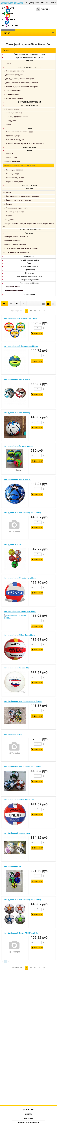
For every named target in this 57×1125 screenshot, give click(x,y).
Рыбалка (9, 216)
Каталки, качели (12, 109)
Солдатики (9, 220)
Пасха (29, 263)
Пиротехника (29, 270)
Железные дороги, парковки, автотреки (21, 87)
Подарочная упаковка (29, 280)
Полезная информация (29, 1123)
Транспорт (29, 233)
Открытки (29, 273)
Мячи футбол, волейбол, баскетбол (20, 166)
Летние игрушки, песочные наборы (19, 132)
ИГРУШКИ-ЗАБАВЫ (29, 105)
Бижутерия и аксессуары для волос (29, 54)
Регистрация (18, 2)
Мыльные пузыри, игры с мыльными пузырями (24, 144)
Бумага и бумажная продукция (29, 58)
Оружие (29, 189)
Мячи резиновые (13, 162)
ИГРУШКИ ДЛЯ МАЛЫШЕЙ (29, 102)
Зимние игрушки (12, 95)
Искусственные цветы (29, 260)
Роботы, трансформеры (15, 212)
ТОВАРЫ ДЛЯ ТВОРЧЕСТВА (29, 230)
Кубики (8, 125)
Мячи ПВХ (10, 154)
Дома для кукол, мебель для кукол (19, 79)
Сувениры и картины (29, 283)
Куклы (29, 128)
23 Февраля (29, 294)
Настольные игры (29, 185)
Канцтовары (29, 257)
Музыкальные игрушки (14, 140)
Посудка (8, 204)
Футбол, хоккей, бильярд (15, 245)
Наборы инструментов (14, 178)
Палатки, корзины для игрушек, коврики (22, 196)
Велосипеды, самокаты (15, 71)
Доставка (28, 1119)
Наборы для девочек (14, 170)
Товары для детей (12, 287)
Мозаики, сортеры (12, 136)
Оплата (28, 1114)
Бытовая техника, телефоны (29, 67)
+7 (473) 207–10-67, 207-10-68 (41, 3)
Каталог (6, 50)
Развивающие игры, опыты (16, 208)
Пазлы (8, 192)
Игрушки (29, 61)
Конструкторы (11, 121)
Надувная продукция (14, 182)
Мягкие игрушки (29, 147)
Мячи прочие (11, 158)
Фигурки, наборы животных (16, 237)
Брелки (8, 64)
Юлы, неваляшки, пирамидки (17, 253)
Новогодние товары (29, 267)
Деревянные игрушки (14, 75)
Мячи (29, 151)
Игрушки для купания (14, 99)
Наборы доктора (12, 174)
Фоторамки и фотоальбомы (29, 276)
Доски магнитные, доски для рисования (21, 83)
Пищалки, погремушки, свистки (18, 200)
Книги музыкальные (13, 113)
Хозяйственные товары (14, 291)
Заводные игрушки (13, 91)
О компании (28, 1110)
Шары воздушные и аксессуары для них (21, 249)
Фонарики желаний (13, 241)
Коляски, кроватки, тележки (16, 117)
